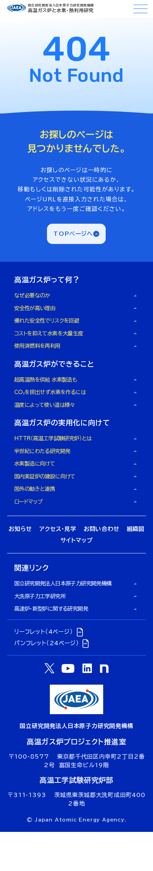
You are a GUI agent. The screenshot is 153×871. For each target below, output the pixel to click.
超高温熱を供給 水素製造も (45, 379)
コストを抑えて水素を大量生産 (48, 333)
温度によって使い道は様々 (44, 405)
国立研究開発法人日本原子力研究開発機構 (63, 583)
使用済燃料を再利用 (37, 346)
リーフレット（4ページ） (43, 631)
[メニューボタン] (140, 9)
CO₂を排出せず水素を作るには (50, 392)
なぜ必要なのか (32, 295)
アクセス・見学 (57, 529)
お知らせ (20, 529)
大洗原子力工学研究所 (39, 596)
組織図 (135, 529)
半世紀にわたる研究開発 (42, 451)
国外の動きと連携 (34, 489)
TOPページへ (73, 234)
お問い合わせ (102, 529)
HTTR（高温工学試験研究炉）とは (53, 438)
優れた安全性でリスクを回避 (46, 320)
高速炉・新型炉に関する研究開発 (51, 608)
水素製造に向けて (34, 463)
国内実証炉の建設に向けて (44, 476)
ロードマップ (28, 501)
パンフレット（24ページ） (46, 643)
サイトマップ (76, 540)
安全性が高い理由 (34, 308)
